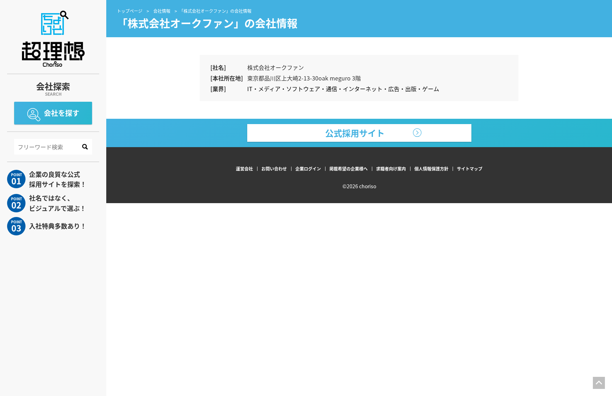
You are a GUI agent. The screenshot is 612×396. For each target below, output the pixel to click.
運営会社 (244, 169)
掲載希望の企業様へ (348, 169)
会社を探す (61, 113)
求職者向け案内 (391, 169)
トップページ (129, 11)
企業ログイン (308, 169)
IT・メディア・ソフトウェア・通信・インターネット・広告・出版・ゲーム (343, 88)
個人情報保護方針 (431, 169)
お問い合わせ (274, 169)
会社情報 (161, 11)
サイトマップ (469, 169)
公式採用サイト (355, 133)
